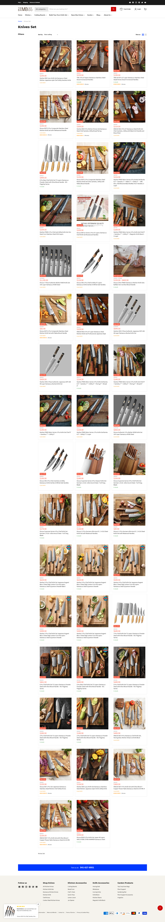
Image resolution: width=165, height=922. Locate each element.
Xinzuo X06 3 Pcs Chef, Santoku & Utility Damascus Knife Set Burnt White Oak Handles (54, 482)
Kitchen (28, 15)
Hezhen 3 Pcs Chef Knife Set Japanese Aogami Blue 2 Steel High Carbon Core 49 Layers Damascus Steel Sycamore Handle (54, 636)
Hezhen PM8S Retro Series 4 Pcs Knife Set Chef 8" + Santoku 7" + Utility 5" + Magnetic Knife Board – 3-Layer (129, 234)
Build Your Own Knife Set (58, 15)
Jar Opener (71, 900)
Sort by (40, 34)
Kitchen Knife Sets (48, 889)
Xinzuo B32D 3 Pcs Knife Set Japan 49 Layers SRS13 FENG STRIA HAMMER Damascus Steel (91, 838)
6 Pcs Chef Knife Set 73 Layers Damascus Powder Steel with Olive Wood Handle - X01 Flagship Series (55, 687)
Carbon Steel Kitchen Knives (51, 900)
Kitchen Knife (47, 895)
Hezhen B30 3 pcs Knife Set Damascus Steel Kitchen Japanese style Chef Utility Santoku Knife (55, 79)
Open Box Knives (77, 15)
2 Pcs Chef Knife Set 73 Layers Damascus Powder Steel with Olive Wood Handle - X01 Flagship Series (92, 738)
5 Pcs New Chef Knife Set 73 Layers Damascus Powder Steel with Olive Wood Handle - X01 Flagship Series (91, 687)
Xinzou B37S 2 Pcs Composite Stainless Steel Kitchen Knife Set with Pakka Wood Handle (54, 332)
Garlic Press (71, 895)
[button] (38, 904)
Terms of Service (70, 912)
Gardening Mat (122, 892)
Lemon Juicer (72, 898)
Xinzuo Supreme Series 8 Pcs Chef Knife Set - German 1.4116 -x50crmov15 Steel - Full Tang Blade (128, 483)
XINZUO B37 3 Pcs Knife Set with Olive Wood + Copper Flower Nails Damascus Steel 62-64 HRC (55, 839)
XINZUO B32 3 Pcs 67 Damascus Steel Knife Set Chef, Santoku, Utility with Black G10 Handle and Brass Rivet (129, 131)
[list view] (145, 34)
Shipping (25, 2)
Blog (98, 15)
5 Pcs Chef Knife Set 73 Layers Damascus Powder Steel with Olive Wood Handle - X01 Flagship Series (129, 687)
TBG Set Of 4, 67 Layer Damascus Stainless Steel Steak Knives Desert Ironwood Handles (129, 79)
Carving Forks (97, 892)
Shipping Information (39, 912)
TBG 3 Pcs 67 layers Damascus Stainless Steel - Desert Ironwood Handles (91, 79)
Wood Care (71, 889)
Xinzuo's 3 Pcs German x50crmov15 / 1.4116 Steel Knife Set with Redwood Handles (129, 532)
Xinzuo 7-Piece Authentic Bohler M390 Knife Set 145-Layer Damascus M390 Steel (55, 284)
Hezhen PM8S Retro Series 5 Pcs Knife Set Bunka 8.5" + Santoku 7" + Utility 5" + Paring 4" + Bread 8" (92, 384)
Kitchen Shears (97, 898)
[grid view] (143, 34)
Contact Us (61, 912)
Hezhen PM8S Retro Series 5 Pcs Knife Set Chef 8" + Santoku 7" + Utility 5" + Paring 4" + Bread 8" (129, 383)
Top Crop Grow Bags (124, 887)
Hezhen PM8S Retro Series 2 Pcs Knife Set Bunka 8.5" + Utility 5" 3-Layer (92, 433)
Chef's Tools (71, 892)
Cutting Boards (40, 15)
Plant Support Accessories (125, 895)
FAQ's (19, 2)
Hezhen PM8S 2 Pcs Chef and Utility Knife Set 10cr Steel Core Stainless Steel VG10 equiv (55, 233)
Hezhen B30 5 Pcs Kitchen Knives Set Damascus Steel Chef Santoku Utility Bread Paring (92, 130)
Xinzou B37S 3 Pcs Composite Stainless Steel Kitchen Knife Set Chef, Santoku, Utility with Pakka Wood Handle (91, 182)
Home (20, 15)
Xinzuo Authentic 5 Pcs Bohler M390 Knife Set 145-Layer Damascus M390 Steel (128, 433)
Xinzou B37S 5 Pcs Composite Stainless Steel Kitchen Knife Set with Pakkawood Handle (54, 129)
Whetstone (96, 889)
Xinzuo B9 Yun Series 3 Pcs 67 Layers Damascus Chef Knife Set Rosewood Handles (92, 234)
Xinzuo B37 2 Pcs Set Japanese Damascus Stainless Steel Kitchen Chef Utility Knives (53, 788)
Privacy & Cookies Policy (83, 912)
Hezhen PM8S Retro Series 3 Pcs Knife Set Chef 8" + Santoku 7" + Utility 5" (55, 433)
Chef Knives (46, 898)
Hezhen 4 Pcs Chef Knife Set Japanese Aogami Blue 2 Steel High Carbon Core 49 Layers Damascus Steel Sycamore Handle (128, 584)
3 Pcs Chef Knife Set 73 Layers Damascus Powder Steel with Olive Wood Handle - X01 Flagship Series (55, 738)
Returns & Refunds (35, 2)
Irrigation (120, 898)
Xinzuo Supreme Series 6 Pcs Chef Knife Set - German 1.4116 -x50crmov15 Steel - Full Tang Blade (54, 533)
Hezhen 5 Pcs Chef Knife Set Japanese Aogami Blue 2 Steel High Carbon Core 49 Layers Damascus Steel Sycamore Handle (91, 584)
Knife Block (96, 895)
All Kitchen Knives (48, 887)
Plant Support (122, 889)
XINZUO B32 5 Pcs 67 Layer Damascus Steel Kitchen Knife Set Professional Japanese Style (91, 333)
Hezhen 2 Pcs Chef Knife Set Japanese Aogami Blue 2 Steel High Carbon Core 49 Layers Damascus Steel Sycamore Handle (91, 636)
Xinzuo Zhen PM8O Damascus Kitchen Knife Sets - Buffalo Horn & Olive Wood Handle (129, 284)
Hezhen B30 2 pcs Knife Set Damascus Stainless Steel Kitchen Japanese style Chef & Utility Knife (92, 788)
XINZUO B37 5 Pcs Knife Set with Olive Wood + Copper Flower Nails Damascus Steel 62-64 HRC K (129, 788)
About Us (107, 15)
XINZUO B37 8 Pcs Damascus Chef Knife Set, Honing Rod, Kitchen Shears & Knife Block (127, 737)
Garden (90, 15)
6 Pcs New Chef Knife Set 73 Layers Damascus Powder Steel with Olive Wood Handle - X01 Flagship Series (54, 182)
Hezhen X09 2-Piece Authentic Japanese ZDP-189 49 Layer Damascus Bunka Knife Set (55, 383)
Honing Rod (96, 887)
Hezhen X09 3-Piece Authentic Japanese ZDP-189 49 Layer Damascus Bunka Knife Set (129, 332)
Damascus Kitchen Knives (50, 892)
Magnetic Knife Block (99, 900)
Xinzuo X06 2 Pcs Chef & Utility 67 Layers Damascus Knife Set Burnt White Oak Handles (91, 284)
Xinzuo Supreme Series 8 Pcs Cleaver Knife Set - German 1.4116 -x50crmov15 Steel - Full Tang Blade (92, 483)
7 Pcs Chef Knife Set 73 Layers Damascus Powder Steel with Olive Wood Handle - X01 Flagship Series (129, 636)
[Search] (113, 9)
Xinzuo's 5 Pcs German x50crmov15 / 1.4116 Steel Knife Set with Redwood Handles (92, 532)
